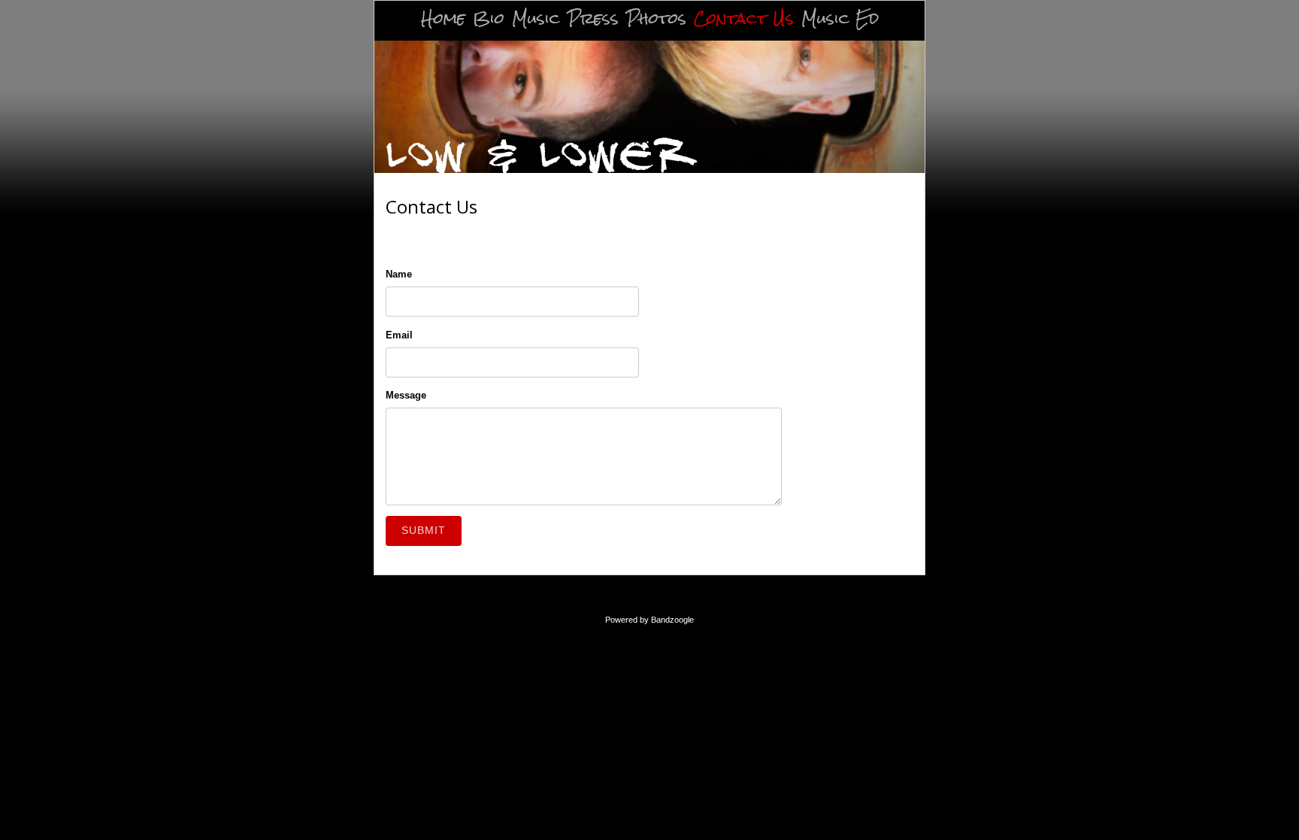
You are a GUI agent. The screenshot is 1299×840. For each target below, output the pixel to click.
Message (406, 395)
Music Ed (840, 19)
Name (399, 274)
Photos (656, 19)
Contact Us (744, 19)
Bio (488, 19)
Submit (423, 530)
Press (593, 19)
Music (536, 19)
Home (443, 19)
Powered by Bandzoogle (649, 619)
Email (399, 335)
